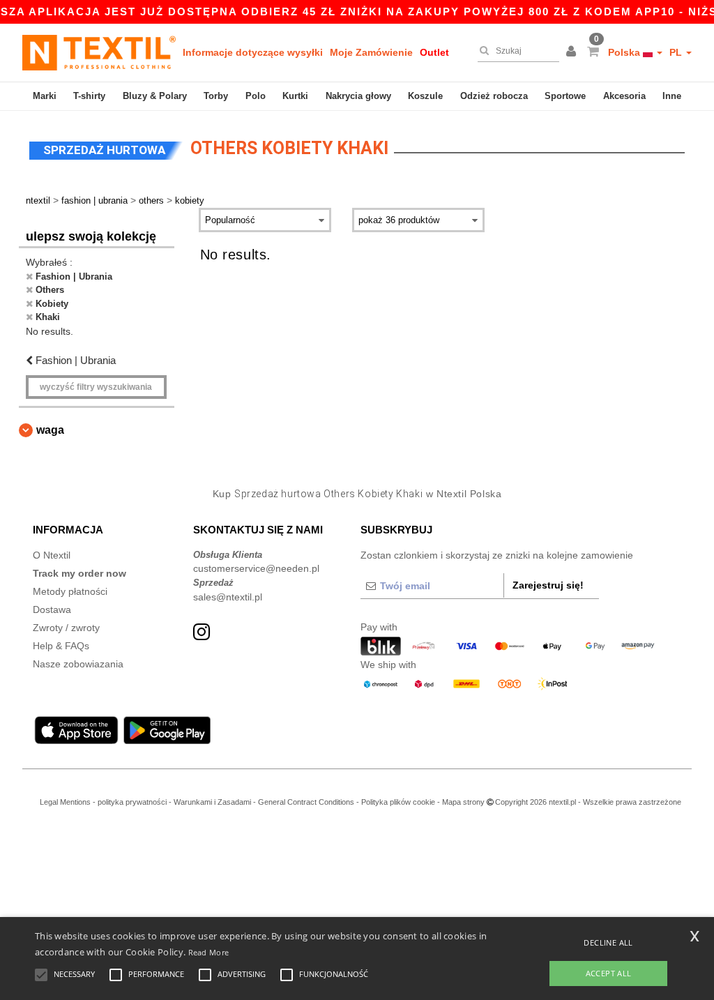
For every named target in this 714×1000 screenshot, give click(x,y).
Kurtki (295, 96)
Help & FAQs (61, 645)
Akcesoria (624, 96)
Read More (208, 952)
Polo (255, 96)
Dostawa (52, 609)
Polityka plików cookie (398, 802)
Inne (671, 96)
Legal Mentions (65, 802)
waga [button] (50, 430)
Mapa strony (463, 802)
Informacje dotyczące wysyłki (253, 52)
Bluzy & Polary (155, 96)
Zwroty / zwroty (66, 627)
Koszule (425, 96)
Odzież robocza (494, 96)
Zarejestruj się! (548, 585)
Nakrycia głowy (358, 96)
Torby (216, 96)
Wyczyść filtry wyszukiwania (96, 387)
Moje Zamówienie (371, 52)
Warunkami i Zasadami (212, 802)
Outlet (434, 52)
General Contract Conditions (306, 802)
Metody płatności (70, 591)
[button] (573, 52)
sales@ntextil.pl (227, 597)
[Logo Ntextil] (99, 52)
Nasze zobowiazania (78, 663)
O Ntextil (51, 555)
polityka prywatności (132, 802)
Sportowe (565, 96)
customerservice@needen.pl (256, 568)
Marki (44, 96)
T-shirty (89, 96)
